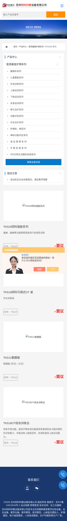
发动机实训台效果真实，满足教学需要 (28, 179)
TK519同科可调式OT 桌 (18, 292)
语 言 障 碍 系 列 (18, 141)
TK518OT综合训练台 (16, 423)
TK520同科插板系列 (15, 226)
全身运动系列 (16, 103)
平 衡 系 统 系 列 (18, 148)
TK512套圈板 (11, 357)
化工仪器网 (55, 505)
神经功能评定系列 (19, 135)
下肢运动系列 (16, 96)
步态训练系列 (16, 84)
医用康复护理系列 (36, 47)
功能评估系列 (16, 116)
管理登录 (34, 505)
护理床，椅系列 (18, 129)
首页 (15, 47)
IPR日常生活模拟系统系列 (23, 154)
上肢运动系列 (16, 90)
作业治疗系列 (16, 122)
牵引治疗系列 (16, 109)
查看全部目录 (33, 162)
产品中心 (23, 47)
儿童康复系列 (16, 77)
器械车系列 (15, 71)
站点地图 (25, 505)
